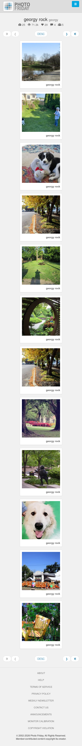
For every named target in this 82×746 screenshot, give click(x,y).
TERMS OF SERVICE (41, 686)
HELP (41, 679)
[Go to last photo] (75, 34)
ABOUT (41, 673)
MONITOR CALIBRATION (41, 721)
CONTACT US (41, 707)
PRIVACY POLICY (41, 693)
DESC (41, 34)
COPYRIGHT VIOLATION (41, 728)
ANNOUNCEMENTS (41, 714)
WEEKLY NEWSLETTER (41, 700)
